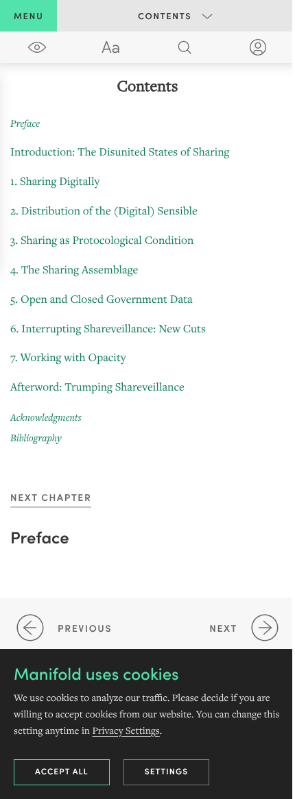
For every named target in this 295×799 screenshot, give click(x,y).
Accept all (61, 771)
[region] (147, 261)
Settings (167, 771)
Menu (28, 15)
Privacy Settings (125, 730)
